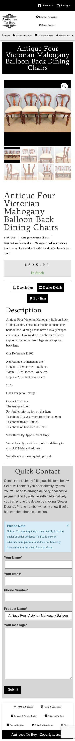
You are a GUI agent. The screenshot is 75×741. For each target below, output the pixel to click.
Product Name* (15, 608)
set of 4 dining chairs (23, 248)
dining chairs (27, 243)
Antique (14, 243)
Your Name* (13, 557)
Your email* (12, 574)
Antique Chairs (40, 238)
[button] (64, 86)
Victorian (41, 248)
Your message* (15, 625)
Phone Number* (16, 590)
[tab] (23, 287)
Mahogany (41, 243)
